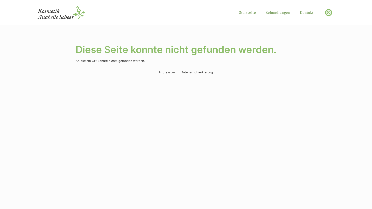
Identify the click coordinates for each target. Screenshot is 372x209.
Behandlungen (278, 13)
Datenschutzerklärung (197, 72)
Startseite (247, 13)
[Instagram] (328, 12)
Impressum (167, 72)
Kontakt (307, 13)
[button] (8, 200)
